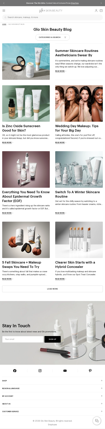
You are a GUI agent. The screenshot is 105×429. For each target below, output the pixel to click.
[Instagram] (40, 370)
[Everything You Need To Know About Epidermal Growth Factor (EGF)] (26, 169)
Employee (52, 425)
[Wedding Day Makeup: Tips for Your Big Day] (79, 103)
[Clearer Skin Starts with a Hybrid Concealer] (79, 240)
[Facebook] (14, 370)
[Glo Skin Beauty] (50, 10)
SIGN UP (52, 339)
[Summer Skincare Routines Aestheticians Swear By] (26, 61)
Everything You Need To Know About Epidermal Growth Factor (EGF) (26, 196)
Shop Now (75, 3)
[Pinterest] (90, 370)
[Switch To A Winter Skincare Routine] (79, 169)
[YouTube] (65, 370)
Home (4, 24)
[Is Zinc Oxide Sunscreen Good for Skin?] (26, 103)
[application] (96, 420)
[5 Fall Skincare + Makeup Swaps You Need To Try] (26, 240)
